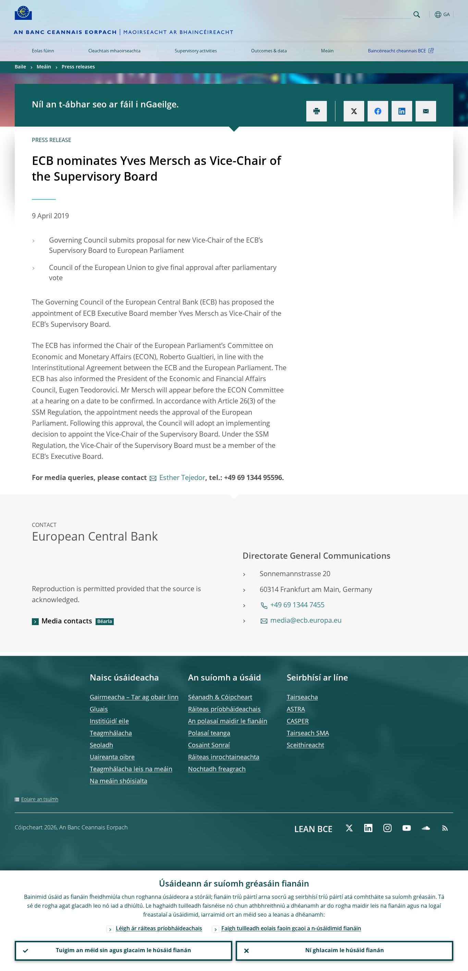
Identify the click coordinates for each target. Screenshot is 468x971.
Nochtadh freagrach (217, 769)
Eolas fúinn (43, 51)
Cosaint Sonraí (209, 745)
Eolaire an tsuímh (39, 799)
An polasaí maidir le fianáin (227, 721)
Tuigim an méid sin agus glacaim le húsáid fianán (123, 951)
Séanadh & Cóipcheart (220, 698)
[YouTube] (406, 828)
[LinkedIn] (368, 828)
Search (416, 15)
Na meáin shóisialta (118, 781)
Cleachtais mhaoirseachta (114, 51)
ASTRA (296, 710)
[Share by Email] (426, 111)
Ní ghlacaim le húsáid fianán (344, 951)
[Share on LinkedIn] (402, 111)
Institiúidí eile (109, 721)
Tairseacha (302, 698)
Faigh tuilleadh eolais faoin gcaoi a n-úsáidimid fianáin (291, 929)
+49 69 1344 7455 (297, 605)
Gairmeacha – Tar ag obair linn (134, 698)
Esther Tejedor (182, 478)
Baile (20, 67)
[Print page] (316, 111)
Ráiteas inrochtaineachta (223, 757)
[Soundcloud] (426, 828)
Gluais (99, 710)
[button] (429, 14)
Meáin (327, 51)
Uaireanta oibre (112, 757)
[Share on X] (354, 111)
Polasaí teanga (209, 733)
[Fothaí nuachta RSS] (445, 828)
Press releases (78, 67)
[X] (349, 828)
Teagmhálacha (111, 733)
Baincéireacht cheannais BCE (397, 51)
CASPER (298, 721)
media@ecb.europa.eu (306, 621)
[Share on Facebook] (378, 111)
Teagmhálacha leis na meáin (131, 769)
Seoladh (101, 745)
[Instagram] (387, 828)
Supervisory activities (196, 51)
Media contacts (66, 621)
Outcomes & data (269, 51)
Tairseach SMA (308, 733)
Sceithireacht (305, 745)
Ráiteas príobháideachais (224, 710)
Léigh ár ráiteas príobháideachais (159, 929)
